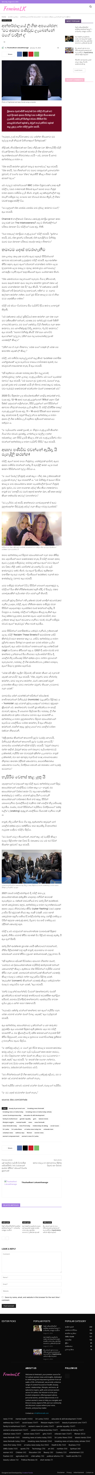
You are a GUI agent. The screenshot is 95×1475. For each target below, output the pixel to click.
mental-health (21, 1122)
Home (4, 17)
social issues (54, 1126)
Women (29, 1133)
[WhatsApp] (36, 54)
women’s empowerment (11, 1136)
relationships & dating (40, 1126)
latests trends (43, 1119)
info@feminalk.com (41, 1413)
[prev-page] (3, 1238)
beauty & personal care (17, 1108)
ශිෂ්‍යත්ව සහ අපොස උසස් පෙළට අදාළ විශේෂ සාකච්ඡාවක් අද (83, 62)
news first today (24, 1126)
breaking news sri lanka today (13, 1112)
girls (34, 1119)
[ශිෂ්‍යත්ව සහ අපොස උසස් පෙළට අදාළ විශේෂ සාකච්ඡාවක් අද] (69, 62)
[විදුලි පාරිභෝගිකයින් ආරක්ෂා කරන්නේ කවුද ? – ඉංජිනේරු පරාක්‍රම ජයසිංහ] (11, 1217)
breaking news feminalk (35, 1108)
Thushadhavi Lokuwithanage (18, 48)
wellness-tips (19, 1133)
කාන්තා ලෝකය (13, 17)
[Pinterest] (30, 54)
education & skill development (34, 1115)
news (30, 1122)
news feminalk (39, 1122)
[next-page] (7, 1238)
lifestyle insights (8, 1122)
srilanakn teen (48, 1129)
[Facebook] (91, 1)
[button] (90, 6)
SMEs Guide (47, 1222)
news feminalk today (10, 1126)
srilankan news (8, 1133)
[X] (25, 54)
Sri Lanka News (17, 1129)
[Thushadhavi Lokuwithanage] (3, 47)
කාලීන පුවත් (5, 1222)
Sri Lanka (6, 1129)
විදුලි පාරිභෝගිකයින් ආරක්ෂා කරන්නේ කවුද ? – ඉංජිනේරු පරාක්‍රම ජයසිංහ (11, 1228)
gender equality (25, 1119)
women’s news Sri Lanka (30, 1136)
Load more (78, 70)
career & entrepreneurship (12, 1115)
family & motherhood (10, 1119)
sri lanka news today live (32, 1129)
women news (39, 1133)
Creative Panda (27, 1473)
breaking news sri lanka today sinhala (39, 1112)
